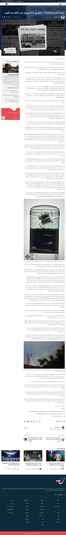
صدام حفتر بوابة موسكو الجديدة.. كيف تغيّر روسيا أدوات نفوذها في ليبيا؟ (56, 464)
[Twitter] (21, 1)
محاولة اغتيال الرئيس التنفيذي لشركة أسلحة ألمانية (35, 108)
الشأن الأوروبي (36, 411)
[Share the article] (15, 17)
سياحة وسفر (41, 512)
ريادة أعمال (41, 509)
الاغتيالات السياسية (51, 411)
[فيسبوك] (25, 427)
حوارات (27, 509)
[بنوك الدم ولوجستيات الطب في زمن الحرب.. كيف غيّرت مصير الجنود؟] (33, 455)
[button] (64, 4)
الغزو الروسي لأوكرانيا (40, 414)
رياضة (58, 515)
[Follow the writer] (51, 427)
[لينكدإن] (24, 427)
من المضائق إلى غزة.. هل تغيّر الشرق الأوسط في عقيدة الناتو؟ (11, 464)
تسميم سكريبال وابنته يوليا (29, 145)
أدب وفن (41, 506)
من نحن (11, 500)
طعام (42, 519)
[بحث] (11, 4)
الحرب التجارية (53, 414)
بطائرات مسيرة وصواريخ (60, 169)
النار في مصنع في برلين (30, 328)
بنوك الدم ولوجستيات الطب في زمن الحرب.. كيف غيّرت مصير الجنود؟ (33, 464)
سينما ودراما (41, 515)
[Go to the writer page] (63, 428)
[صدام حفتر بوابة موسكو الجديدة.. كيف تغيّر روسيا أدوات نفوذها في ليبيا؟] (55, 455)
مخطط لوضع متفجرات (59, 109)
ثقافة (42, 525)
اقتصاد (42, 500)
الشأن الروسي (30, 411)
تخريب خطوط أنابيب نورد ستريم (32, 86)
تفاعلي (27, 515)
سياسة (58, 500)
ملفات (27, 503)
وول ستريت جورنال (57, 406)
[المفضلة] (6, 4)
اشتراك (3, 117)
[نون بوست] (61, 4)
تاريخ (58, 512)
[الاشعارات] (9, 4)
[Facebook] (23, 1)
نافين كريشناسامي (35, 469)
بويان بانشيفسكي (56, 17)
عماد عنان (59, 469)
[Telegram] (16, 1)
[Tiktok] (15, 1)
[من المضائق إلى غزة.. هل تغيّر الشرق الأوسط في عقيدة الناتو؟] (10, 455)
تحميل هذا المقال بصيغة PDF (57, 416)
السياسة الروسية (48, 414)
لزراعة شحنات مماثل (61, 287)
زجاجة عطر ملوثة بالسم (60, 148)
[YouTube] (20, 1)
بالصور (27, 522)
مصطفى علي (14, 469)
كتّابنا (12, 503)
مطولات (27, 506)
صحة (42, 522)
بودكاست (26, 512)
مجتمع (58, 503)
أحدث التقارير (26, 500)
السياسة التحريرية (10, 509)
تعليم (58, 519)
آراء (58, 509)
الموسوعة (26, 519)
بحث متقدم (11, 512)
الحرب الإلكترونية (60, 414)
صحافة (42, 503)
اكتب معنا (11, 506)
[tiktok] (55, 495)
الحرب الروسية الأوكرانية (43, 411)
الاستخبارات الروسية (59, 411)
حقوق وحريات (56, 506)
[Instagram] (18, 1)
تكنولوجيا (57, 522)
